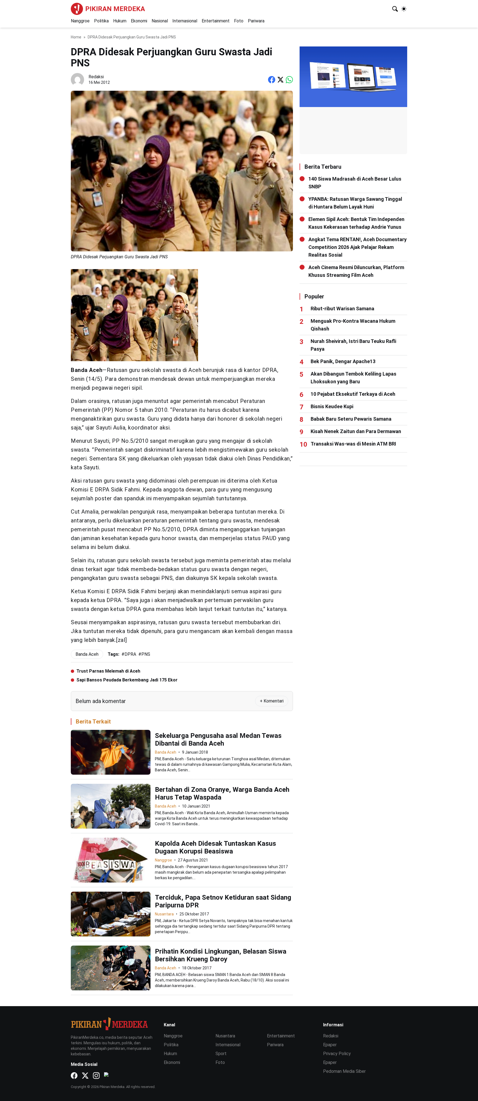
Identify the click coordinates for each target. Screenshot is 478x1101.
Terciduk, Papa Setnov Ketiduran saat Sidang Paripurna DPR (223, 901)
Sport (221, 1053)
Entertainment (216, 21)
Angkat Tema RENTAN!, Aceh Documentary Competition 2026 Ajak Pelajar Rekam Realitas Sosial (357, 247)
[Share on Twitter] (280, 80)
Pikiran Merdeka (115, 9)
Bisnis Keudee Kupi (332, 406)
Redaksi (330, 1035)
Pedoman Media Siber (344, 1071)
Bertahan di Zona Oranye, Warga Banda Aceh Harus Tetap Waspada (222, 793)
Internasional (184, 21)
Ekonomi (139, 21)
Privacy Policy (337, 1053)
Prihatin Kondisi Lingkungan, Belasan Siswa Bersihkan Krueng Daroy (220, 955)
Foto (238, 21)
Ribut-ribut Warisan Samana (342, 308)
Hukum (119, 21)
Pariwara (256, 21)
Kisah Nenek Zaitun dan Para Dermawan (356, 431)
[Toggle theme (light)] (404, 9)
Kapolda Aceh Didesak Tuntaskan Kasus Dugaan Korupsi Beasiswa (215, 847)
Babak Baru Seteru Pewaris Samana (351, 419)
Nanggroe (80, 21)
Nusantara (164, 914)
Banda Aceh (165, 752)
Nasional (160, 21)
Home (76, 37)
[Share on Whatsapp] (289, 79)
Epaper (330, 1044)
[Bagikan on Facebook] (271, 79)
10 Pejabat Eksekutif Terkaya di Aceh (353, 394)
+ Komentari (272, 701)
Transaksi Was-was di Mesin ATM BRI (353, 444)
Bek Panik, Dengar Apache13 (343, 361)
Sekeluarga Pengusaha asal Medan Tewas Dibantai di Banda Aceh (218, 739)
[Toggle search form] (395, 9)
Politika (101, 21)
